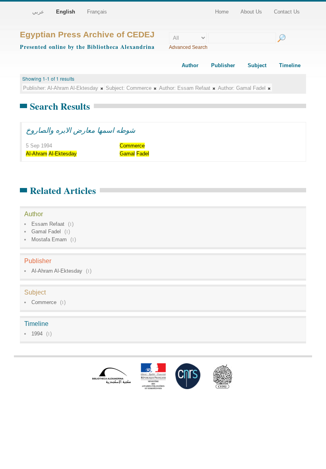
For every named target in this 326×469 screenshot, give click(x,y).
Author (190, 65)
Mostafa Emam (49, 239)
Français (97, 12)
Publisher (223, 65)
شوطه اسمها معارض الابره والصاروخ (80, 130)
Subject (257, 65)
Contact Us (287, 12)
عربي (38, 12)
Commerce (43, 302)
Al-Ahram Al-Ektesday (56, 271)
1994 (37, 334)
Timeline (290, 65)
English (65, 12)
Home (222, 12)
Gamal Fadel (46, 231)
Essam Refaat (47, 224)
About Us (251, 12)
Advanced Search (188, 47)
